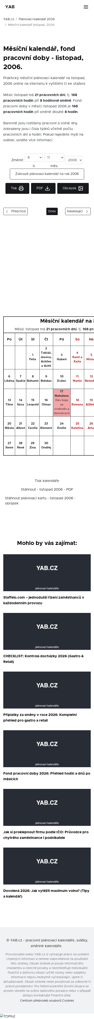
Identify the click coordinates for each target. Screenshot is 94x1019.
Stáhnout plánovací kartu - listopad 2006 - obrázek (40, 500)
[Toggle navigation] (88, 6)
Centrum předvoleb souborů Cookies (47, 1000)
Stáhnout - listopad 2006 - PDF (47, 489)
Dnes (52, 211)
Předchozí (17, 211)
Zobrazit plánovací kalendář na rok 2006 (47, 174)
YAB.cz (8, 19)
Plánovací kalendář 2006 (37, 19)
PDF (40, 188)
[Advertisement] (47, 267)
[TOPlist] (7, 1016)
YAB (10, 7)
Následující (76, 211)
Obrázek (70, 188)
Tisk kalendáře (47, 481)
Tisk (14, 188)
